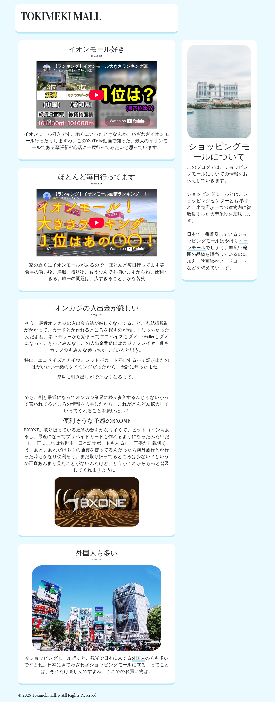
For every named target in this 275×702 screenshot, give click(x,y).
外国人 (138, 658)
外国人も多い (97, 553)
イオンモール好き (97, 49)
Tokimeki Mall (60, 16)
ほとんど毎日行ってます (96, 177)
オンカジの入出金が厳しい (97, 308)
